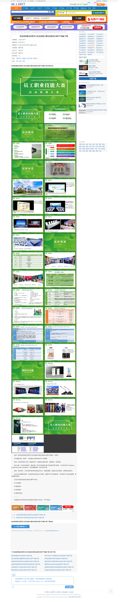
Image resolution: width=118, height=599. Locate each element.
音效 (94, 8)
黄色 (103, 144)
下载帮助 (98, 1)
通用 (97, 151)
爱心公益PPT (82, 52)
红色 (93, 144)
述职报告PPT (82, 36)
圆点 (20, 61)
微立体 (87, 148)
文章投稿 (104, 1)
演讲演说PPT (91, 41)
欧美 (87, 151)
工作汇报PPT (91, 34)
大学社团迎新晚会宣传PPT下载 (94, 85)
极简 (83, 148)
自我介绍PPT (99, 50)
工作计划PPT (99, 34)
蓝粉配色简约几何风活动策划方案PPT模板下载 (24, 567)
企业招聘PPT (82, 43)
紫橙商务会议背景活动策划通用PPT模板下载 (57, 564)
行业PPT (33, 8)
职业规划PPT (82, 45)
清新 (103, 146)
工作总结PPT (82, 34)
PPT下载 (69, 8)
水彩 (99, 148)
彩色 (83, 144)
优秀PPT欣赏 (82, 54)
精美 (90, 151)
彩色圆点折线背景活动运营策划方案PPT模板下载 (58, 570)
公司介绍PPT (91, 43)
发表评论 (35, 58)
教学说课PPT (91, 38)
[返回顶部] (110, 591)
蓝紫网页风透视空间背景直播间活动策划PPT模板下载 (59, 567)
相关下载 (29, 58)
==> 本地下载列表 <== (20, 526)
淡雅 (80, 144)
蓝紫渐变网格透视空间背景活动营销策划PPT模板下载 (30, 515)
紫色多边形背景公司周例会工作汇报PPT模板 (96, 104)
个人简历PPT (82, 50)
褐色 (100, 146)
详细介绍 (18, 58)
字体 (89, 8)
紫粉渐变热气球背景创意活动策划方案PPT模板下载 (30, 517)
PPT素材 (54, 8)
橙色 (100, 144)
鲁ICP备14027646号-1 (75, 597)
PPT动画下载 (99, 52)
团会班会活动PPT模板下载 (93, 97)
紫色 (83, 146)
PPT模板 (25, 8)
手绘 (96, 148)
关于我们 (46, 592)
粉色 (80, 146)
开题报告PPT (99, 38)
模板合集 (83, 8)
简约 (80, 151)
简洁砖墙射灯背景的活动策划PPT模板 (96, 110)
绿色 (17, 61)
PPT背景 (47, 8)
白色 (97, 146)
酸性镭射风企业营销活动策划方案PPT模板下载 (24, 570)
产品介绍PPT (99, 43)
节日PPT (40, 8)
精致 (93, 151)
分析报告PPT (99, 36)
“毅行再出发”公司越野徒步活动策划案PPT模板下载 (58, 555)
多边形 (103, 148)
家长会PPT (99, 47)
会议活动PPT (27, 32)
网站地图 (65, 592)
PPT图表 (62, 8)
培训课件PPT (99, 45)
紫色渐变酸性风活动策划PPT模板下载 (21, 555)
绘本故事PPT (91, 52)
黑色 (90, 144)
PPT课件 (76, 8)
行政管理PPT (99, 41)
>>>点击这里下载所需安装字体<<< (51, 530)
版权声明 (53, 592)
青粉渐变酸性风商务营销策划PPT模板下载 (56, 558)
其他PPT (90, 54)
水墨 (83, 151)
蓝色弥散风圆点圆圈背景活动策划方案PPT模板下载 (25, 558)
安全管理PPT (82, 47)
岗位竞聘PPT (91, 50)
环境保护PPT (91, 47)
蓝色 (87, 144)
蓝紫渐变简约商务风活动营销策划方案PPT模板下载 (25, 561)
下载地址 (24, 58)
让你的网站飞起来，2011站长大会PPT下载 (95, 91)
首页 (16, 8)
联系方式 (59, 592)
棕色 (87, 146)
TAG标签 (71, 592)
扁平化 (92, 148)
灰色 (90, 146)
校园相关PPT (82, 38)
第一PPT (13, 32)
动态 (100, 151)
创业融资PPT (91, 36)
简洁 (80, 148)
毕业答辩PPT (82, 41)
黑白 (93, 146)
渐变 (23, 61)
